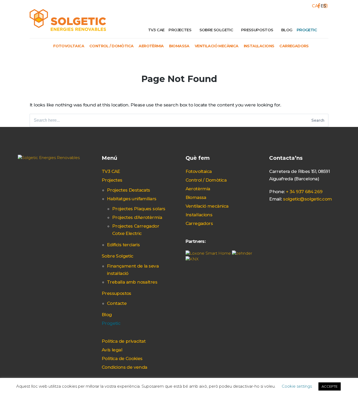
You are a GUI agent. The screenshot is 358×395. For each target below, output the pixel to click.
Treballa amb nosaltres (132, 282)
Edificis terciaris (123, 244)
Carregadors (294, 46)
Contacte (117, 303)
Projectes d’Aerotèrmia (137, 217)
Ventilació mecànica (216, 46)
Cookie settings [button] (297, 386)
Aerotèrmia (151, 46)
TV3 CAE (156, 29)
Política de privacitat (123, 341)
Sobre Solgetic (216, 29)
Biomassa (179, 46)
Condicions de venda (124, 367)
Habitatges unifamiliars (131, 198)
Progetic (307, 29)
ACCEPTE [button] (330, 386)
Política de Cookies (122, 358)
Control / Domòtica (111, 46)
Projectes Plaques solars (138, 208)
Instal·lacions (259, 46)
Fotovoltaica (68, 46)
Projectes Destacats (128, 190)
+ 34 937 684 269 (304, 191)
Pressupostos (257, 29)
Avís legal (112, 349)
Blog (286, 29)
